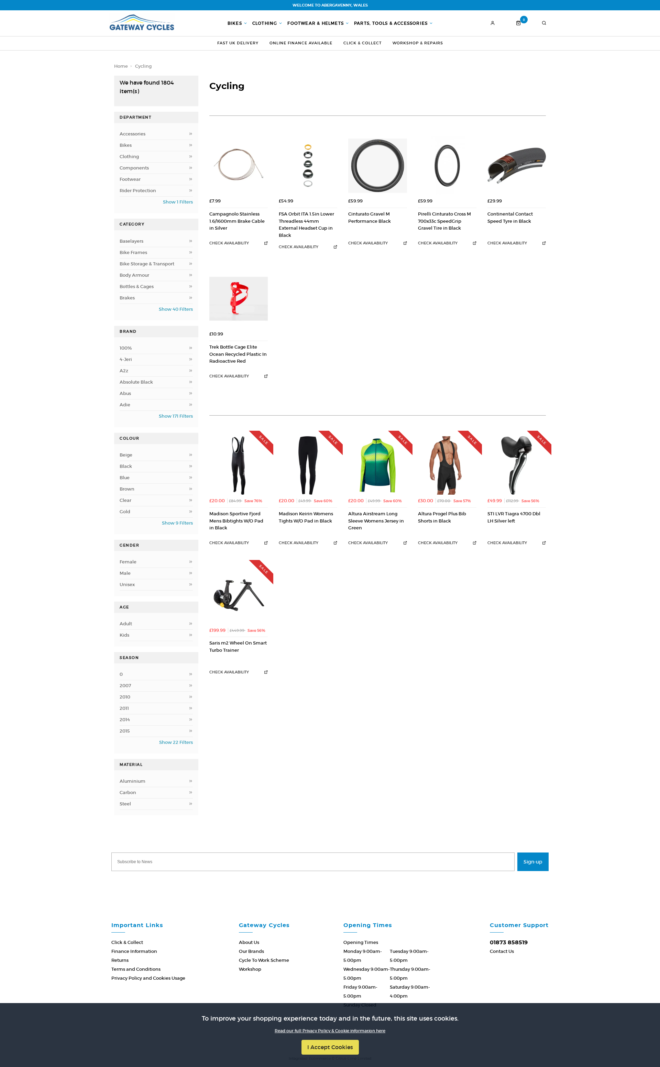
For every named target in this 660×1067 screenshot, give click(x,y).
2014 (125, 720)
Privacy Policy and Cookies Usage (148, 978)
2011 (124, 708)
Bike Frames (133, 252)
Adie (125, 405)
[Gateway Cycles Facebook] (309, 881)
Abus (125, 393)
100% (126, 348)
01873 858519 (509, 942)
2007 (125, 686)
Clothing (264, 23)
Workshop (250, 969)
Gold (125, 512)
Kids (124, 635)
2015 (125, 731)
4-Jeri (126, 359)
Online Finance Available (301, 43)
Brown (127, 489)
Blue (125, 478)
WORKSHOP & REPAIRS (418, 43)
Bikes (235, 23)
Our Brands (251, 951)
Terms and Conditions (136, 969)
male (125, 573)
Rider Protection (138, 191)
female (128, 562)
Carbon (128, 792)
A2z (124, 371)
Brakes (127, 298)
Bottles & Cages (137, 286)
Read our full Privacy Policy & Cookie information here (330, 1031)
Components (134, 168)
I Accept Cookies (330, 1047)
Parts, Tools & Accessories (391, 23)
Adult (126, 624)
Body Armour (134, 275)
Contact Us (502, 951)
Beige (126, 455)
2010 (125, 697)
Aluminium (132, 781)
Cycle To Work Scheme (264, 960)
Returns (120, 960)
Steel (125, 804)
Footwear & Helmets (315, 23)
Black (126, 466)
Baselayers (131, 241)
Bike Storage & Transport (147, 264)
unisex (127, 584)
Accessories (132, 134)
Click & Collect (362, 43)
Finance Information (134, 951)
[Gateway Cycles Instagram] (350, 881)
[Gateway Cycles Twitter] (330, 881)
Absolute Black (136, 382)
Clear (125, 500)
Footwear (130, 179)
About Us (249, 942)
